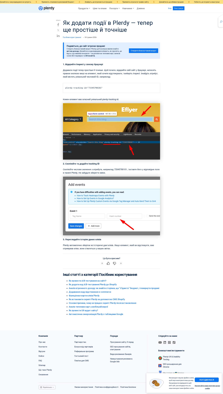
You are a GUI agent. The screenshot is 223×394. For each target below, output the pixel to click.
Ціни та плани (100, 8)
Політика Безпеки (128, 387)
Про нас (42, 342)
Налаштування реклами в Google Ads (121, 360)
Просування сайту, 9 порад (122, 342)
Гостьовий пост (81, 356)
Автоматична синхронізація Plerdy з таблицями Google (96, 314)
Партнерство (80, 342)
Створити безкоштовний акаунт (143, 51)
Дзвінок (141, 8)
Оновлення (43, 374)
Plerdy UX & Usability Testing (171, 358)
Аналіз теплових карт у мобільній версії (88, 307)
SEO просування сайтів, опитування (120, 348)
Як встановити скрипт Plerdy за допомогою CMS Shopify (97, 299)
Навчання (127, 8)
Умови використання (83, 387)
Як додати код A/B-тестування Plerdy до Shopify (93, 284)
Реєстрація (178, 8)
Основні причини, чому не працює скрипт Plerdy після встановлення (102, 303)
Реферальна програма (84, 351)
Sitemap (42, 365)
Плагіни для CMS (81, 361)
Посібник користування (72, 37)
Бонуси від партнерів (83, 347)
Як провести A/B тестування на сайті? (87, 281)
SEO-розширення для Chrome (172, 365)
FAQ (40, 361)
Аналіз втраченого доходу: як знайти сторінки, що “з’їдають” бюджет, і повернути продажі (114, 288)
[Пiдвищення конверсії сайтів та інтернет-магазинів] (46, 8)
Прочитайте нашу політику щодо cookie (207, 387)
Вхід (169, 8)
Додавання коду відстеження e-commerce (90, 292)
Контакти (43, 347)
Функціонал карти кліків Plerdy (84, 295)
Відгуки (42, 351)
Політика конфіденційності (106, 387)
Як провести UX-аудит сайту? (83, 310)
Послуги (113, 8)
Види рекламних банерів (120, 354)
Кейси (41, 356)
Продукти (83, 8)
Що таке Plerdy (45, 370)
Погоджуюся (206, 379)
